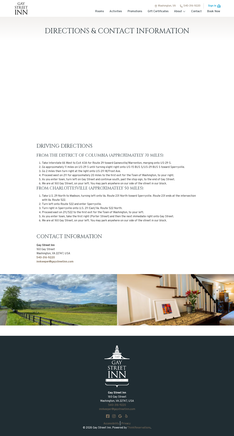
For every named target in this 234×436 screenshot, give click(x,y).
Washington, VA (167, 6)
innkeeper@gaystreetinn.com (54, 261)
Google (120, 416)
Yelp (126, 416)
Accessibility (111, 423)
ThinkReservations (139, 427)
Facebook (107, 416)
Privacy (126, 423)
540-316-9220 (191, 6)
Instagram (114, 416)
